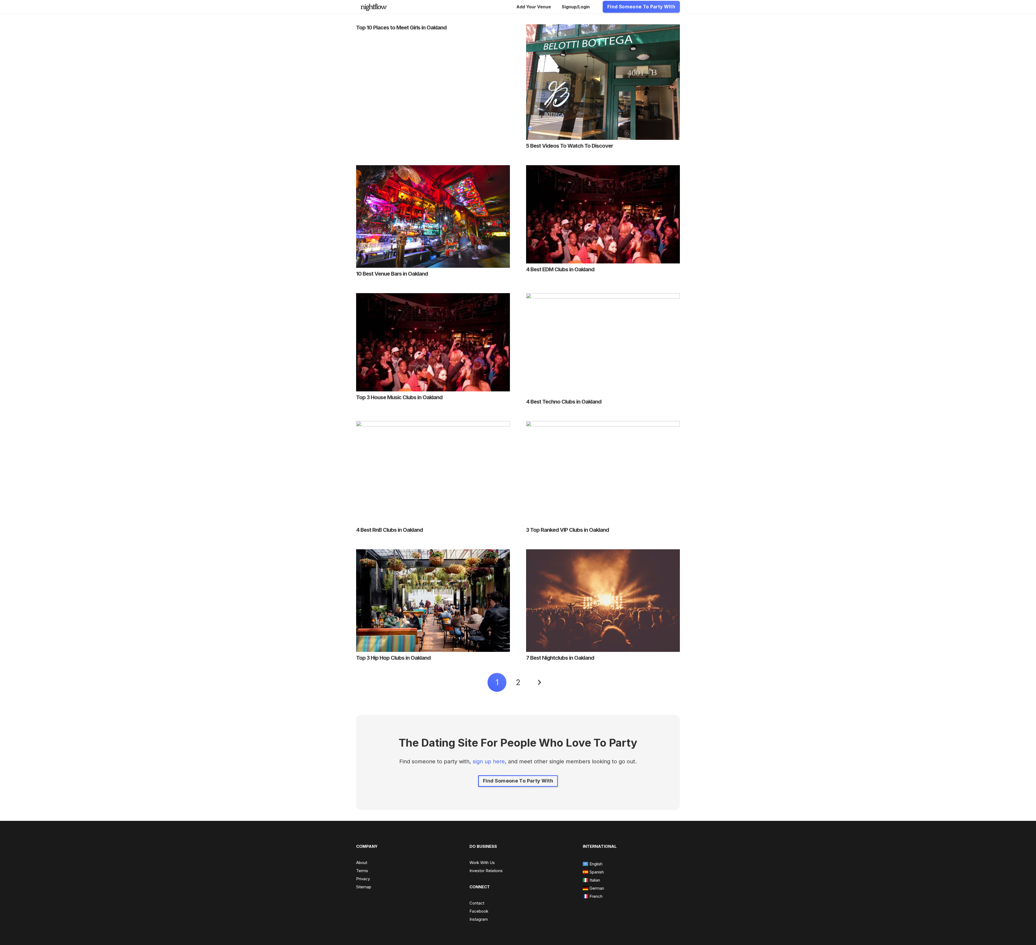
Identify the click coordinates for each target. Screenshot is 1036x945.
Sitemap (363, 886)
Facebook (478, 911)
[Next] (539, 682)
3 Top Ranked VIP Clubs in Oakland (567, 530)
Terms (362, 870)
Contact (476, 903)
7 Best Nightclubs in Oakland (560, 658)
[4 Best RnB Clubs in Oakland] (433, 425)
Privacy (363, 878)
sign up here (489, 761)
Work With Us (482, 862)
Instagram (478, 919)
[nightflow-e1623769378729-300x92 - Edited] (373, 6)
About (361, 862)
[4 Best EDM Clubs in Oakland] (603, 169)
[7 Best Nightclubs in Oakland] (603, 553)
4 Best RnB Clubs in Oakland (389, 530)
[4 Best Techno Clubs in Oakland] (603, 297)
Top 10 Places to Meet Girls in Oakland (401, 27)
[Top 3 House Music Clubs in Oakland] (433, 297)
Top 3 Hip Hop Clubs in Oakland (393, 658)
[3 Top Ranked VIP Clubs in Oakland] (603, 425)
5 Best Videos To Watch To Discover (569, 146)
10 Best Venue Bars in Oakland (392, 273)
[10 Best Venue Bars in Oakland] (433, 169)
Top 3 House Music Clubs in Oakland (399, 397)
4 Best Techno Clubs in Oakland (563, 401)
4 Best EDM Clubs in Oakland (560, 269)
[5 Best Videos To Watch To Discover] (603, 28)
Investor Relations (486, 870)
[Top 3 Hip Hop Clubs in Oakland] (433, 553)
